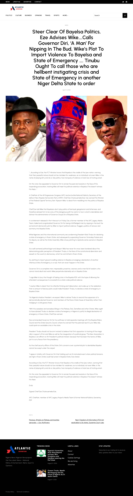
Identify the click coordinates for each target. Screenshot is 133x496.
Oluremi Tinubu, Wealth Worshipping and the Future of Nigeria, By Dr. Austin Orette (56, 473)
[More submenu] (67, 15)
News (66, 25)
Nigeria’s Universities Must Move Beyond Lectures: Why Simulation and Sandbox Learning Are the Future (56, 455)
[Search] (125, 15)
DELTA (31, 415)
